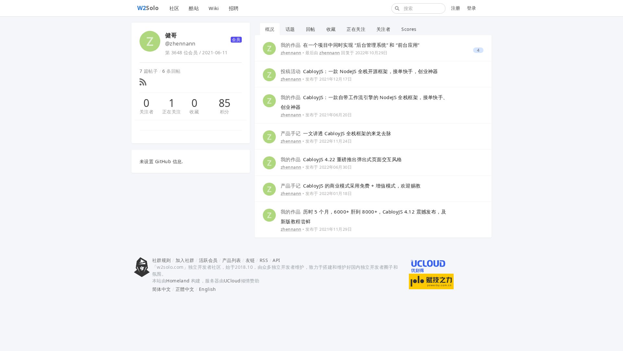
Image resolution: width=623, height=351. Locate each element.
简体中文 (161, 289)
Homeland (177, 281)
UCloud (232, 281)
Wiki (214, 8)
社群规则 (161, 260)
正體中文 (185, 289)
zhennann (291, 53)
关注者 (146, 112)
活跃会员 (208, 260)
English (207, 289)
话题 (290, 29)
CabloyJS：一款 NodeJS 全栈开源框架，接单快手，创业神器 (359, 71)
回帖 (310, 29)
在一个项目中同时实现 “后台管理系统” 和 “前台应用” (350, 45)
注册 (455, 8)
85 (225, 103)
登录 (471, 8)
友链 (250, 260)
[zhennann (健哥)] (269, 48)
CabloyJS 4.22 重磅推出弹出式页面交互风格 (341, 159)
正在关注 (171, 112)
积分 (224, 112)
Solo (148, 8)
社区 (174, 8)
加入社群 (185, 260)
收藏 (194, 112)
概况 (270, 29)
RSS (264, 260)
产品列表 (231, 260)
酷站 (194, 8)
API (276, 260)
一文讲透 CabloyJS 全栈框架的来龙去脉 (336, 133)
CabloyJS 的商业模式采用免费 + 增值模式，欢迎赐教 (351, 185)
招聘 (234, 8)
